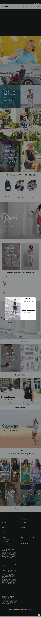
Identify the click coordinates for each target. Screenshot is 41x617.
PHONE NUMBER (24, 306)
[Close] (35, 298)
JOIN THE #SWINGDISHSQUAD (28, 318)
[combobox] (24, 309)
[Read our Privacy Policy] (34, 314)
